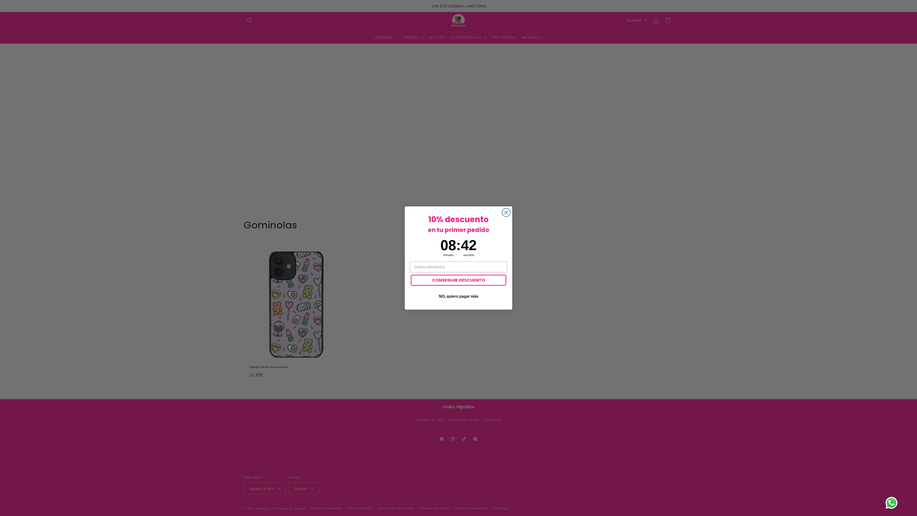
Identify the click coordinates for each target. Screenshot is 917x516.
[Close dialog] (506, 212)
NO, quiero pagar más (458, 296)
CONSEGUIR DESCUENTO (458, 280)
